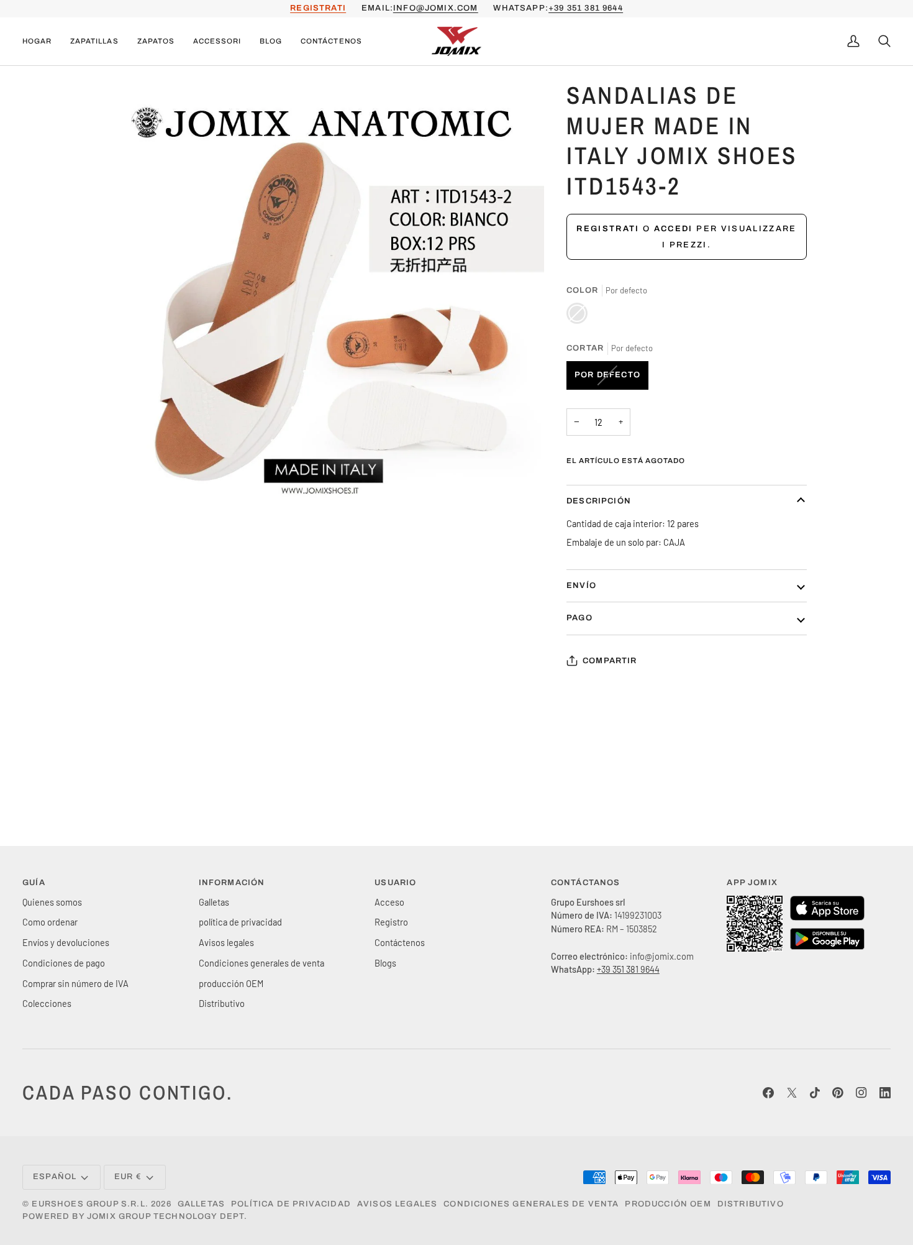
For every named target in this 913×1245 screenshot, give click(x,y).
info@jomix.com (435, 8)
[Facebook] (768, 1092)
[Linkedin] (885, 1092)
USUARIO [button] (395, 882)
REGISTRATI (318, 8)
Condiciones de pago (63, 962)
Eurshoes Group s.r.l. (90, 1204)
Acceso (389, 901)
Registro (391, 921)
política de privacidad (240, 921)
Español (54, 1176)
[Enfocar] (129, 495)
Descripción (598, 501)
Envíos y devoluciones (65, 942)
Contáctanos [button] (585, 882)
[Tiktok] (815, 1092)
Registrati (607, 228)
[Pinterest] (837, 1092)
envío (581, 585)
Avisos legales (226, 942)
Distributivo (222, 1003)
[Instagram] (861, 1092)
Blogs (385, 962)
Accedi (673, 228)
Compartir (610, 660)
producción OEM (231, 983)
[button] (94, 41)
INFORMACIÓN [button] (232, 882)
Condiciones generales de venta (261, 962)
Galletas (214, 901)
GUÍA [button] (33, 882)
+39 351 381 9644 (585, 8)
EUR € (128, 1176)
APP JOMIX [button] (752, 882)
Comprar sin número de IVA (75, 983)
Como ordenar (50, 921)
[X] (791, 1092)
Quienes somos (52, 901)
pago (579, 617)
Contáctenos (400, 942)
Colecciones (46, 1003)
